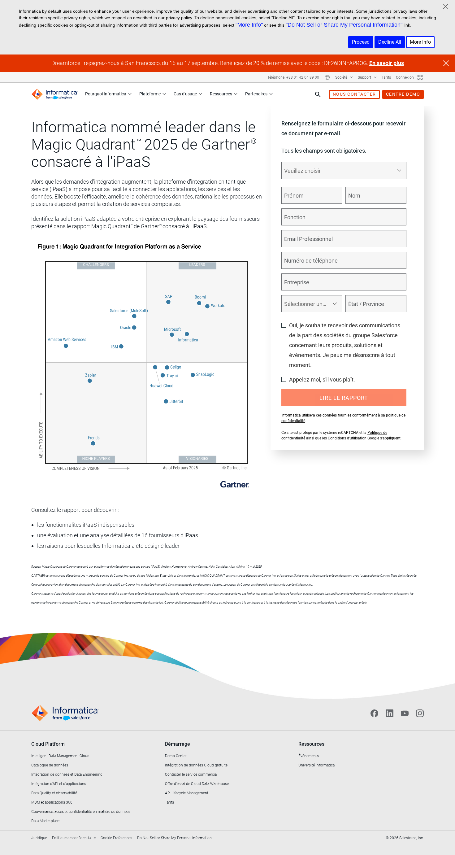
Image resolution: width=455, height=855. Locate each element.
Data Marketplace (45, 821)
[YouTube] (405, 713)
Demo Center (176, 756)
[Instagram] (420, 713)
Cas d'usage (185, 93)
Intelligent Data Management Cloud (60, 756)
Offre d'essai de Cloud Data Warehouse (197, 784)
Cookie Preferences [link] (116, 838)
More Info (420, 42)
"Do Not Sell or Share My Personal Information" (344, 25)
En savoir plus (386, 63)
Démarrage (177, 744)
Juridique (39, 838)
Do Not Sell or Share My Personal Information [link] (174, 838)
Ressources (221, 93)
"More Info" (249, 25)
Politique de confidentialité (74, 838)
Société (341, 77)
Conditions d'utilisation (347, 438)
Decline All (389, 42)
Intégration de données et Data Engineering (66, 774)
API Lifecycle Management (186, 793)
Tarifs (386, 77)
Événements (308, 756)
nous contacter (354, 94)
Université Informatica (316, 765)
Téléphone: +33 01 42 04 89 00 (293, 77)
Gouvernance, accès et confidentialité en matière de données (80, 811)
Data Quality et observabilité (54, 793)
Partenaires (256, 93)
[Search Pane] (318, 94)
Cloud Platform (48, 744)
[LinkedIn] (389, 713)
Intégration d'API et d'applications (58, 784)
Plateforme (150, 93)
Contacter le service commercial (191, 774)
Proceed (361, 42)
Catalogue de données (49, 765)
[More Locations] (327, 77)
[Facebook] (374, 713)
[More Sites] (420, 77)
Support (365, 77)
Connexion (405, 77)
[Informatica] (54, 94)
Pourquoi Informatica (105, 93)
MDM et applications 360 (51, 802)
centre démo (403, 94)
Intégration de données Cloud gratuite (196, 765)
